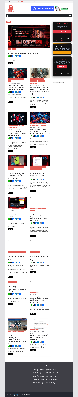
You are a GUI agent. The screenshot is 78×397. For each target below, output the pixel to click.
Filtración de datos (41, 81)
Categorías (55, 80)
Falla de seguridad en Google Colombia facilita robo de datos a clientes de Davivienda (39, 336)
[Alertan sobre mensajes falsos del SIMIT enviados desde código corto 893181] (17, 73)
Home (11, 15)
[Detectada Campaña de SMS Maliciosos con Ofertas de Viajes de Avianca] (40, 245)
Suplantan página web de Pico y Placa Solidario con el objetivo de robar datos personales (39, 299)
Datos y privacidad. (34, 81)
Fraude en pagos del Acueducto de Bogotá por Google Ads (38, 175)
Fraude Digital (43, 123)
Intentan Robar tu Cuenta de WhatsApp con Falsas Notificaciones (17, 258)
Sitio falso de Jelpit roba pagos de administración (23, 53)
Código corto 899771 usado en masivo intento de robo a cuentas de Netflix (17, 133)
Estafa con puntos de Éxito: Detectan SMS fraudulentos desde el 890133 (16, 214)
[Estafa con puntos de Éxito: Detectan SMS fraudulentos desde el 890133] (17, 202)
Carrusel (42, 79)
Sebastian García (42, 85)
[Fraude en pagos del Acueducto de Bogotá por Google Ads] (40, 160)
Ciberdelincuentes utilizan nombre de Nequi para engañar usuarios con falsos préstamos (17, 288)
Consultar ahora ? (62, 66)
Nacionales (14, 49)
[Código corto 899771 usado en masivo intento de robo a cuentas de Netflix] (17, 118)
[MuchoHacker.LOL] (7, 15)
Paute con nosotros (50, 15)
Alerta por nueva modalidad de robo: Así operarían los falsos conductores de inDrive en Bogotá (17, 176)
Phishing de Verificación (12, 127)
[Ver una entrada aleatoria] (70, 15)
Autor (15, 15)
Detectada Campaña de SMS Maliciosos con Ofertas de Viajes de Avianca (39, 258)
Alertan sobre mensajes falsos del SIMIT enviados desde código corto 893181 (16, 87)
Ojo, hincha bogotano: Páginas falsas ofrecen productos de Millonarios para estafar (38, 217)
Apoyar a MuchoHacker (62, 31)
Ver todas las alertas (62, 52)
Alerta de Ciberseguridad (12, 79)
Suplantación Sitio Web (41, 125)
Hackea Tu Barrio (40, 15)
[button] (33, 16)
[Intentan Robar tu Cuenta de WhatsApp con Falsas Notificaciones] (17, 245)
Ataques (9, 49)
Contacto (21, 15)
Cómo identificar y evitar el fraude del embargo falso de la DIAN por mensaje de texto (40, 131)
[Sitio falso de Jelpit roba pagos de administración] (29, 36)
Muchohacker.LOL (29, 15)
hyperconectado (16, 51)
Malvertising (33, 210)
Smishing (9, 81)
